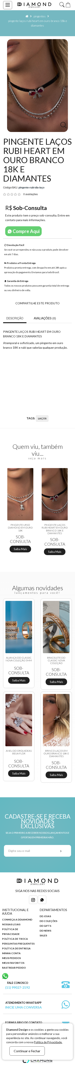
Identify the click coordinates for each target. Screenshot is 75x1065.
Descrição (14, 318)
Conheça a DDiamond (17, 919)
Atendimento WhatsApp (23, 1005)
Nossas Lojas (11, 924)
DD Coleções (48, 921)
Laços (42, 418)
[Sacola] (68, 4)
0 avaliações (30, 194)
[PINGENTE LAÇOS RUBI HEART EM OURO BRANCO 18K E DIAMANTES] (37, 85)
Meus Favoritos (13, 962)
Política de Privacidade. (48, 1042)
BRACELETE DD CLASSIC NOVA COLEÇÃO (56, 660)
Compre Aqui (26, 231)
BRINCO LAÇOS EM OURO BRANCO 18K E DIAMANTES (56, 753)
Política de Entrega (16, 948)
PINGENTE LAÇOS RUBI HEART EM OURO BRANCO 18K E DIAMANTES (55, 529)
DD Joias (45, 916)
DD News (45, 930)
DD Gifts (45, 925)
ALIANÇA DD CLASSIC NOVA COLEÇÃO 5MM (19, 659)
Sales (43, 935)
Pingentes (40, 16)
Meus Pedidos (11, 958)
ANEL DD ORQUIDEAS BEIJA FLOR (19, 752)
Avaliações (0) (45, 318)
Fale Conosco (17, 985)
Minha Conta (11, 953)
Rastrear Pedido (14, 967)
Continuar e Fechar (27, 1051)
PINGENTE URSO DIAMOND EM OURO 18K (20, 528)
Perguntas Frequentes (18, 943)
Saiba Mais (20, 549)
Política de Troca (15, 938)
